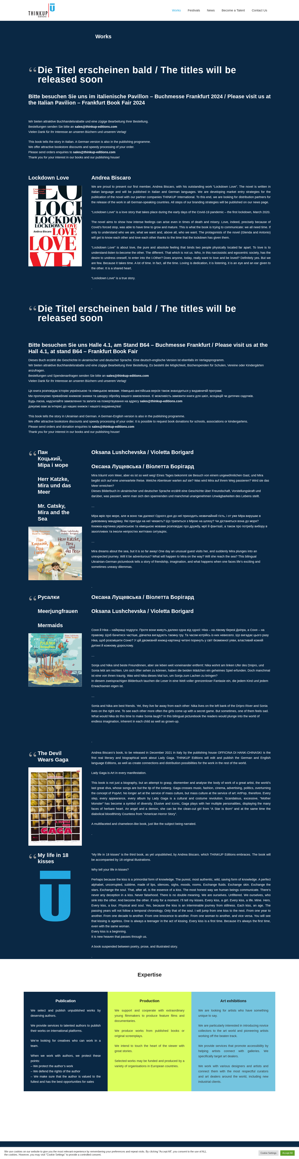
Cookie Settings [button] (269, 1153)
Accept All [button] (287, 1153)
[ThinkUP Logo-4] (41, 10)
